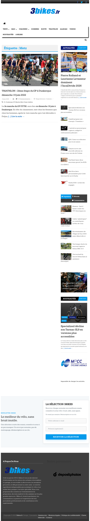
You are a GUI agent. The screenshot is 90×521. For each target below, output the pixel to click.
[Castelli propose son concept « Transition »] (64, 119)
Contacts (49, 517)
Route (44, 29)
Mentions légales (54, 515)
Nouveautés (8, 34)
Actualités (65, 70)
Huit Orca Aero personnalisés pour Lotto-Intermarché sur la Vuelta (73, 173)
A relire (19, 34)
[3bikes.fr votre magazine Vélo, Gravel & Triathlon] (4, 23)
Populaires (67, 196)
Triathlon (53, 29)
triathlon (30, 102)
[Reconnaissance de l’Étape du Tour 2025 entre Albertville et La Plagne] (66, 233)
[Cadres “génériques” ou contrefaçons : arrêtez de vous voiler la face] (66, 221)
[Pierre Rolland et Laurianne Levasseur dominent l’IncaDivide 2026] (74, 62)
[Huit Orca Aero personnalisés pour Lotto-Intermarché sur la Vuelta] (64, 171)
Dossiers (35, 29)
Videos (73, 29)
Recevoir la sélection (66, 437)
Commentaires (79, 200)
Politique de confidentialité (71, 515)
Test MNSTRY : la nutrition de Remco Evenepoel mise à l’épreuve (73, 286)
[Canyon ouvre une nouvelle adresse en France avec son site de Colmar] (64, 148)
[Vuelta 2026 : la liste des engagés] (64, 182)
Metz (21, 102)
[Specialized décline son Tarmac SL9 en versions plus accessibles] (64, 107)
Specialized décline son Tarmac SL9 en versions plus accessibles (73, 110)
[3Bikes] (19, 470)
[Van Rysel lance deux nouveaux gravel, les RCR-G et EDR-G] (64, 160)
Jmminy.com (42, 515)
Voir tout (82, 48)
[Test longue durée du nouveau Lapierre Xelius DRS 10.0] (66, 246)
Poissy (25, 102)
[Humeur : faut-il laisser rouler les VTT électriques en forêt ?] (66, 208)
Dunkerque (9, 102)
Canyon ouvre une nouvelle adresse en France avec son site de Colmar (71, 151)
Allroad (63, 29)
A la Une (64, 317)
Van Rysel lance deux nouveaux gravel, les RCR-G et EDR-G (74, 162)
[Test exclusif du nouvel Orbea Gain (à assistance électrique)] (66, 256)
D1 (5, 102)
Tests (5, 29)
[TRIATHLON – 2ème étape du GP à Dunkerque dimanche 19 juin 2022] (30, 70)
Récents (76, 196)
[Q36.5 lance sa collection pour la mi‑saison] (64, 139)
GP (14, 102)
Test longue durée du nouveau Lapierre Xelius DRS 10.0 (79, 246)
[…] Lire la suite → (16, 116)
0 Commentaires (24, 99)
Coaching (23, 29)
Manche (17, 102)
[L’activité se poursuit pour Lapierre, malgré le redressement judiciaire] (64, 128)
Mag (13, 29)
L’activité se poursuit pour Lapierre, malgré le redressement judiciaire (73, 130)
